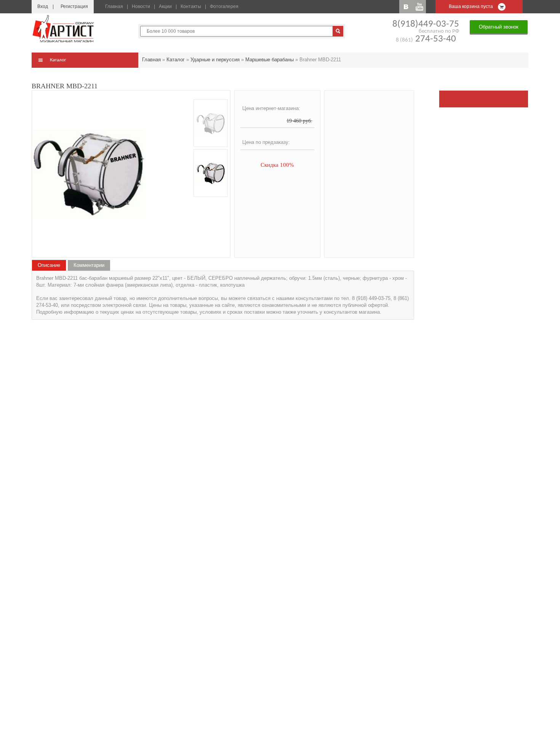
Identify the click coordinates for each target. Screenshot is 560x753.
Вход (42, 6)
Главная (114, 6)
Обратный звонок (498, 27)
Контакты (191, 6)
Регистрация (74, 6)
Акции (165, 6)
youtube (419, 6)
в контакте (406, 6)
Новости (141, 6)
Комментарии (89, 265)
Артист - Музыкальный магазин (64, 28)
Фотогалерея (224, 6)
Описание (49, 265)
